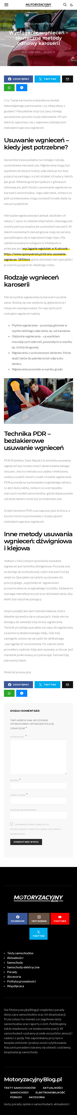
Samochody (15, 962)
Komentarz (17, 737)
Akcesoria (14, 976)
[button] (71, 4)
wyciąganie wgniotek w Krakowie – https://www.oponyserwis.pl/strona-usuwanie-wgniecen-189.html (37, 253)
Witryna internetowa (23, 810)
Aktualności (15, 958)
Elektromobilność (50, 1092)
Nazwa (15, 780)
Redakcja (49, 52)
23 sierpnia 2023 (31, 52)
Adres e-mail (19, 795)
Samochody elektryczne (23, 967)
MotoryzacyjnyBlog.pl (33, 1079)
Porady (12, 972)
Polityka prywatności (21, 981)
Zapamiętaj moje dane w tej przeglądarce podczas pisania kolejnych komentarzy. (35, 829)
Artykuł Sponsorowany (38, 24)
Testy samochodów (20, 953)
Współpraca (15, 986)
